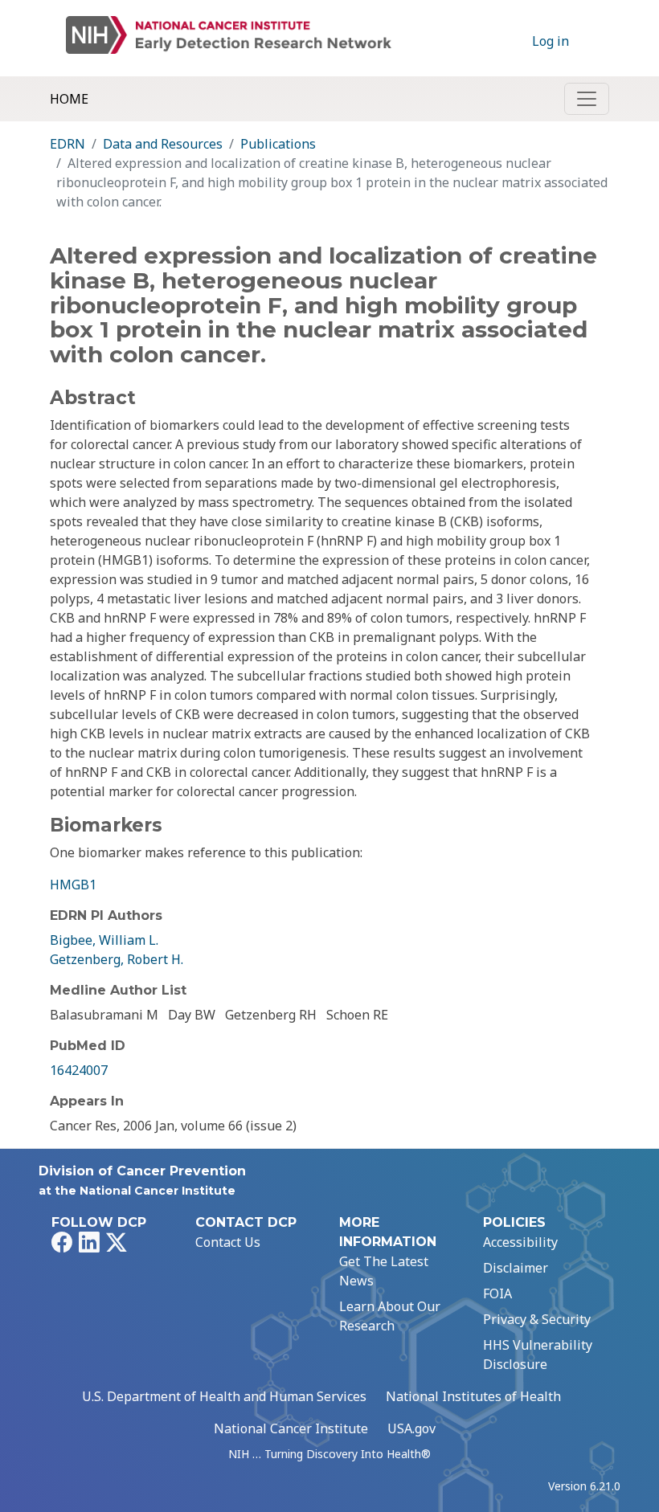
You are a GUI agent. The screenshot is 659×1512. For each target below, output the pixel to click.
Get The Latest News (383, 1271)
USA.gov (411, 1428)
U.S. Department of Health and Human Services (224, 1396)
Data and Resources (163, 144)
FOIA (497, 1293)
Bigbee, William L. (104, 940)
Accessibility (520, 1242)
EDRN (67, 144)
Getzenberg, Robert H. (116, 959)
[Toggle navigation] (586, 99)
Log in (550, 41)
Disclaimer (515, 1268)
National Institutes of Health (473, 1396)
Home (69, 99)
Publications (278, 144)
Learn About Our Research (389, 1315)
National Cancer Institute (291, 1428)
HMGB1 (73, 884)
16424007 (79, 1070)
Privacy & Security (537, 1319)
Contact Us (227, 1242)
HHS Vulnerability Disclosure (537, 1354)
